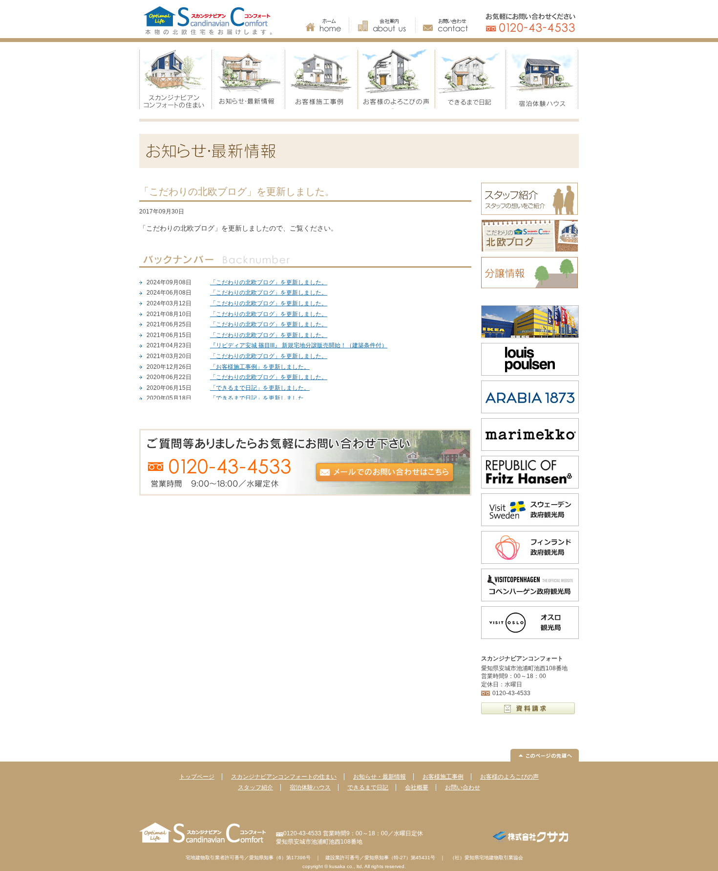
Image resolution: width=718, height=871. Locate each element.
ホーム (327, 25)
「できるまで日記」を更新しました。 (260, 387)
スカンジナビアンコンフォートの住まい (175, 79)
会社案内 (382, 25)
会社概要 (416, 787)
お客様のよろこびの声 (509, 776)
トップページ (196, 776)
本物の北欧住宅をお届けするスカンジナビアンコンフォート (212, 19)
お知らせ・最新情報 (249, 79)
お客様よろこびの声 (395, 79)
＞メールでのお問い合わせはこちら (305, 462)
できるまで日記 (469, 79)
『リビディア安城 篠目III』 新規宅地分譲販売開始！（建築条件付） (298, 345)
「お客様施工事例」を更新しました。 (260, 366)
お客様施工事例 (322, 79)
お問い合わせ (441, 25)
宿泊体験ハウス (542, 79)
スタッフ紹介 (255, 787)
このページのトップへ (544, 755)
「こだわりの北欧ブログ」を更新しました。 (268, 282)
